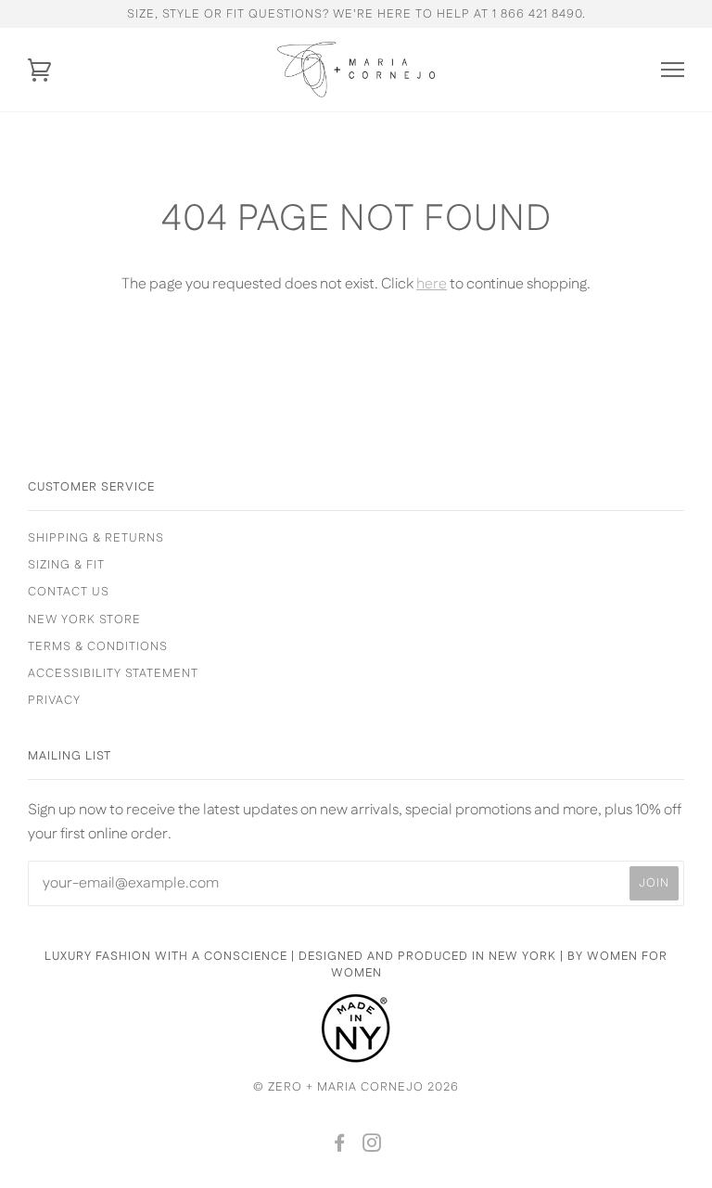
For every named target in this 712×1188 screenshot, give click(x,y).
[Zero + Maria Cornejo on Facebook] (340, 1146)
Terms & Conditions (98, 646)
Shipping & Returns (96, 538)
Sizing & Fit (66, 564)
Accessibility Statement (113, 673)
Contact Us (68, 591)
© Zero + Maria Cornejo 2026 (356, 1087)
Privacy (54, 700)
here (431, 284)
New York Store (84, 619)
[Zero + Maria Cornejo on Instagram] (372, 1146)
